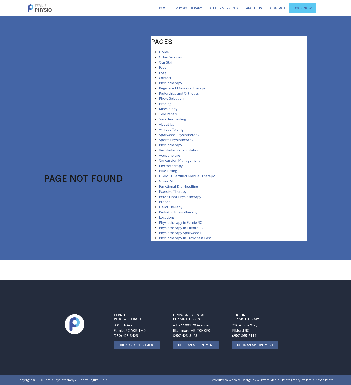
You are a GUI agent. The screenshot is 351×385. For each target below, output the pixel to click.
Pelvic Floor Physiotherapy (180, 196)
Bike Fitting (168, 170)
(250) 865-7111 (244, 335)
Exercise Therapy (173, 191)
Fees (162, 67)
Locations (166, 217)
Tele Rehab (168, 114)
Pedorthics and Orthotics (179, 93)
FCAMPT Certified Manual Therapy (187, 176)
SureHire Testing (172, 119)
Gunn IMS (167, 181)
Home (162, 8)
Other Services (224, 8)
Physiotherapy (189, 8)
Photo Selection (171, 98)
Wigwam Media (268, 380)
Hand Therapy (170, 207)
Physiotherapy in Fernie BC (180, 222)
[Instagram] (87, 345)
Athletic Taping (171, 129)
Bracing (165, 103)
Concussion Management (179, 160)
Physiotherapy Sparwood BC (182, 232)
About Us (254, 8)
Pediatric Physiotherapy (178, 212)
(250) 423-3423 (126, 335)
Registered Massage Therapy (182, 88)
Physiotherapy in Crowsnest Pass (185, 238)
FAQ (162, 72)
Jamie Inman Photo (320, 380)
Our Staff (166, 62)
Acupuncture (169, 155)
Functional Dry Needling (178, 186)
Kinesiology (168, 108)
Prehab (165, 201)
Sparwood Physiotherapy (179, 134)
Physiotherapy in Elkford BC (181, 227)
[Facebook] (72, 345)
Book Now (303, 8)
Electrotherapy (171, 165)
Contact (277, 8)
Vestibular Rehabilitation (179, 150)
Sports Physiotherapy (176, 139)
